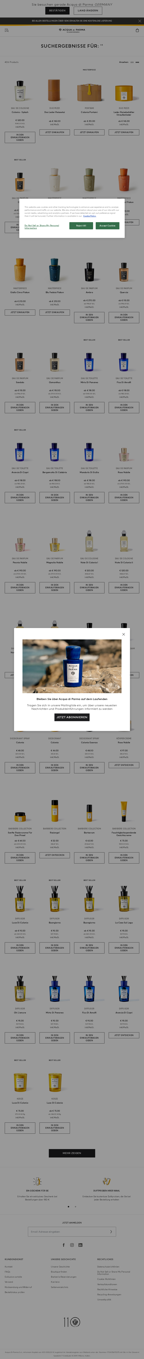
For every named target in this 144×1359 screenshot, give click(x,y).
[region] (72, 218)
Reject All (81, 225)
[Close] (124, 634)
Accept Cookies (108, 225)
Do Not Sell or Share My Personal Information (42, 227)
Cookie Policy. (89, 216)
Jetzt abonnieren (72, 717)
